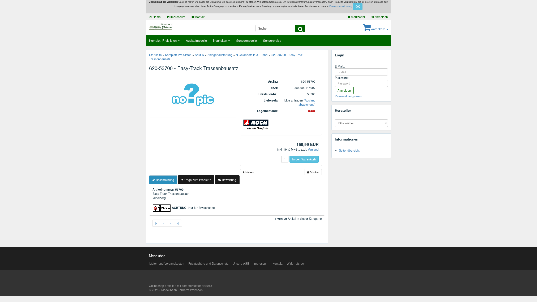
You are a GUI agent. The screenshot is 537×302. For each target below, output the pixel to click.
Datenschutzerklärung (340, 6)
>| (178, 223)
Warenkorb (378, 29)
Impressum (177, 17)
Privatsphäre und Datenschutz (208, 263)
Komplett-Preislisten (163, 40)
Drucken (314, 172)
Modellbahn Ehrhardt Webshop (182, 290)
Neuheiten (220, 40)
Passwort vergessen (348, 96)
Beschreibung (164, 180)
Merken (249, 172)
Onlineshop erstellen (162, 286)
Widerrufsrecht (296, 263)
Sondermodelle (246, 40)
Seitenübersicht (349, 150)
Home (156, 17)
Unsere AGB (241, 263)
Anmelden (381, 17)
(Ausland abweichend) (306, 102)
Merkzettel (357, 17)
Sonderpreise (272, 40)
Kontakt (199, 17)
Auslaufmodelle (196, 40)
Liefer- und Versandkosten (166, 263)
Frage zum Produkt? (197, 180)
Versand (313, 149)
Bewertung (228, 180)
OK (358, 6)
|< (156, 223)
